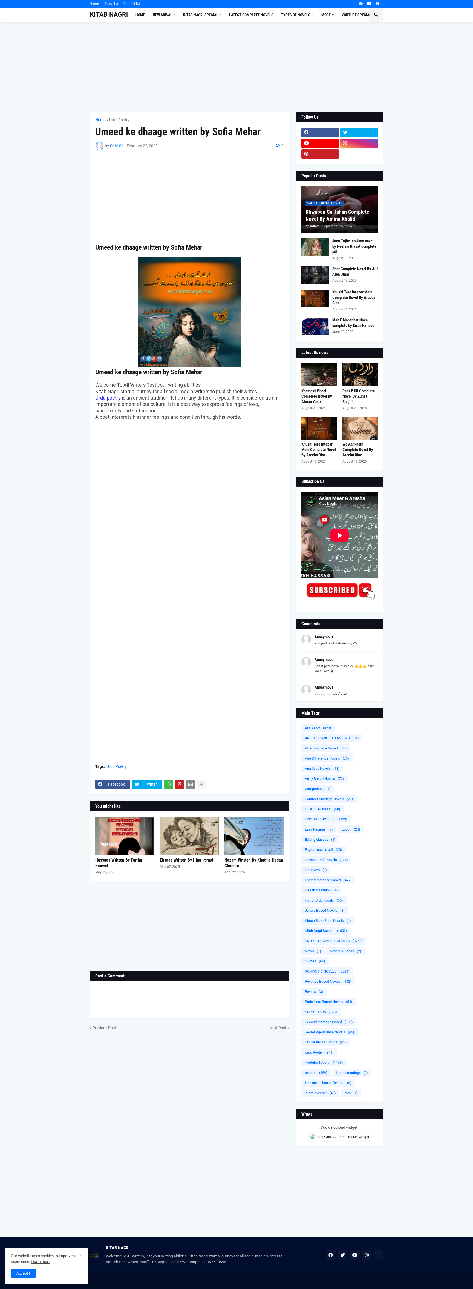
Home (94, 4)
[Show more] (201, 784)
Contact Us (131, 4)
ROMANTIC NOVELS (327, 971)
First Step (316, 870)
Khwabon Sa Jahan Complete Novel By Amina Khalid (337, 215)
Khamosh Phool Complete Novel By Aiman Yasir (316, 396)
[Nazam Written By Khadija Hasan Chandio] (254, 836)
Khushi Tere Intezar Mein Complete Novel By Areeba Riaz (353, 297)
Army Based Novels (324, 779)
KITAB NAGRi (109, 14)
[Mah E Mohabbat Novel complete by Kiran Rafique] (315, 326)
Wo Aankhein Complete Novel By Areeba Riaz (357, 449)
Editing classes (320, 839)
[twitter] (359, 132)
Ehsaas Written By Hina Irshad (186, 860)
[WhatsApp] (168, 784)
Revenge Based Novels (328, 981)
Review (314, 991)
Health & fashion (321, 890)
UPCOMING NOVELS (325, 1042)
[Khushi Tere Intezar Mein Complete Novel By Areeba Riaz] (315, 298)
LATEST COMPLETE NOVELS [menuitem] (251, 15)
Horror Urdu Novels (324, 900)
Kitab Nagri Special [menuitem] (200, 15)
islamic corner (320, 1093)
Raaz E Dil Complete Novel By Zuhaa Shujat (358, 396)
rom (351, 1093)
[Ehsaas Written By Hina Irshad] (189, 836)
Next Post (278, 1028)
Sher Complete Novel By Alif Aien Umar (355, 271)
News (313, 951)
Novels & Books (345, 951)
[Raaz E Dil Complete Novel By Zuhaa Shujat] (360, 374)
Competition (318, 789)
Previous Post (104, 1028)
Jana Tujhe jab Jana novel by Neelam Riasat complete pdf (354, 246)
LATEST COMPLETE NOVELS (334, 941)
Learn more (40, 1261)
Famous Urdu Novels (326, 860)
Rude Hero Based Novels (328, 1002)
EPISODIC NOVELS (326, 819)
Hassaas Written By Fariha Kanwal (118, 862)
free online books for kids (328, 1083)
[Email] (190, 784)
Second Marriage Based (329, 1022)
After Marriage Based (326, 748)
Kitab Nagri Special (326, 931)
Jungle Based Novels (325, 910)
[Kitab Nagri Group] (359, 154)
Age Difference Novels (327, 758)
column (316, 1073)
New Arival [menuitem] (162, 15)
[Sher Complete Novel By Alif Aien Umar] (315, 275)
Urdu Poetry (119, 120)
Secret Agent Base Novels (329, 1032)
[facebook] (361, 4)
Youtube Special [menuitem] (356, 15)
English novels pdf (323, 850)
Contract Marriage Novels (329, 799)
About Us (111, 4)
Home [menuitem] (140, 15)
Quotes (315, 961)
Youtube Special (324, 1062)
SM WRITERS (321, 1012)
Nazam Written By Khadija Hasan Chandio (253, 862)
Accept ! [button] (23, 1273)
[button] (363, 15)
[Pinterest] (179, 784)
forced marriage (352, 1073)
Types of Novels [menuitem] (295, 15)
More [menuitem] (326, 15)
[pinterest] (377, 4)
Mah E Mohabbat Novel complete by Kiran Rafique (353, 323)
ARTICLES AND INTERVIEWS (332, 738)
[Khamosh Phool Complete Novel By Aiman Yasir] (319, 374)
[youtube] (369, 4)
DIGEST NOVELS (322, 809)
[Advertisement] (236, 67)
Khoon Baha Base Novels (328, 921)
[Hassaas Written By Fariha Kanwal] (124, 836)
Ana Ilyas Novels (322, 768)
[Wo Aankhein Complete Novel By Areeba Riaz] (360, 428)
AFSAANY (318, 728)
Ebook (351, 829)
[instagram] (359, 143)
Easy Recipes (319, 829)
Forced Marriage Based (328, 880)
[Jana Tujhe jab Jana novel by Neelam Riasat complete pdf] (315, 247)
